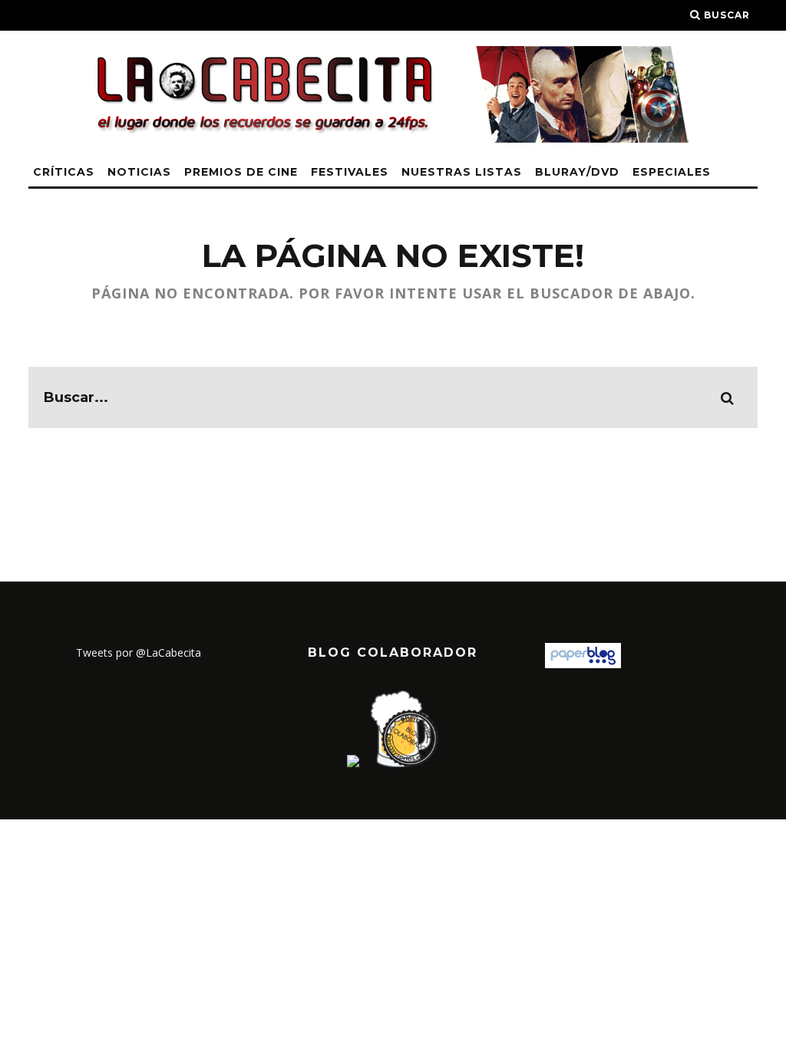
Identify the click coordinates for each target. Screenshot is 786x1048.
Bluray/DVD (577, 172)
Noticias (139, 172)
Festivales (349, 172)
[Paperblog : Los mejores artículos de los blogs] (583, 664)
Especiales (671, 172)
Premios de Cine (241, 172)
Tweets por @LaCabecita (138, 652)
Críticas (63, 172)
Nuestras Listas (461, 172)
